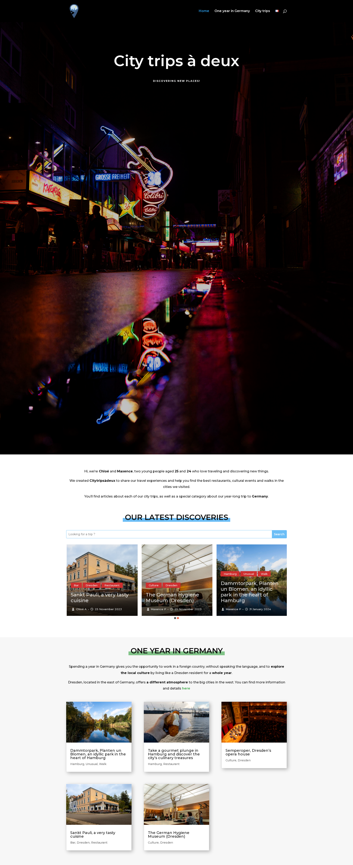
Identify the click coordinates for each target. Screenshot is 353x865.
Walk (193, 573)
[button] (175, 618)
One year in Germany (232, 11)
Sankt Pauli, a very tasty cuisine (92, 835)
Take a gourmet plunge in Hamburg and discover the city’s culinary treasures (254, 591)
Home (204, 11)
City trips (262, 11)
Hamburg (159, 573)
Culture (83, 585)
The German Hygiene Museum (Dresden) (101, 597)
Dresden (101, 585)
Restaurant (255, 573)
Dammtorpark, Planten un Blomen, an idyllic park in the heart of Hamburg (179, 591)
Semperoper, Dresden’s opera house (248, 752)
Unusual (178, 573)
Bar (72, 842)
